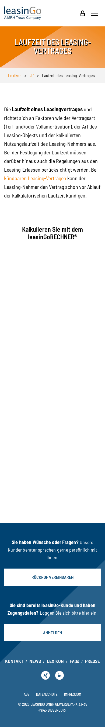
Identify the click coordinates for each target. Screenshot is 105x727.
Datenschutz (47, 694)
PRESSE (92, 661)
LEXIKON (55, 661)
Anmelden (52, 632)
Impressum (72, 694)
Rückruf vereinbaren (53, 577)
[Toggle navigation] (94, 13)
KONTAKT (14, 661)
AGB (27, 694)
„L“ (32, 75)
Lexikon (15, 75)
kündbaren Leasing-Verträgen (35, 178)
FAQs (74, 661)
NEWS (35, 661)
